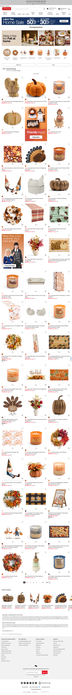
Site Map (55, 655)
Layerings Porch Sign (54, 131)
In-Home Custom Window (42, 655)
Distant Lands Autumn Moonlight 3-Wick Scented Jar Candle (35, 546)
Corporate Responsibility (59, 649)
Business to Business (58, 641)
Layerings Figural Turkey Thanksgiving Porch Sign (35, 168)
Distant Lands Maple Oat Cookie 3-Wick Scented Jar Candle (59, 576)
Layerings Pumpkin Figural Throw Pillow (36, 101)
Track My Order (5, 641)
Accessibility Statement (36, 689)
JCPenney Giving (57, 651)
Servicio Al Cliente (5, 661)
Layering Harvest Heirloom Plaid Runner (34, 229)
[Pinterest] (30, 683)
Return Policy (4, 649)
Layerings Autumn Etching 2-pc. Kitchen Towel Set (59, 296)
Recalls (3, 655)
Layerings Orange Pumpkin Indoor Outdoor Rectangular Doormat (57, 389)
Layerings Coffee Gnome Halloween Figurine (11, 483)
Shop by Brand (56, 653)
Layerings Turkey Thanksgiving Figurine (12, 101)
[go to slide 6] (39, 4)
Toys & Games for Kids (12, 634)
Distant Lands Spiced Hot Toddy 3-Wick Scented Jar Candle (59, 102)
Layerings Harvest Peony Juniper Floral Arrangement (35, 420)
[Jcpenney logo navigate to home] (6, 8)
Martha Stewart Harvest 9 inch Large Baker (35, 296)
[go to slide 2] (34, 4)
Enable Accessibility (4, 6)
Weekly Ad (38, 645)
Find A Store (39, 641)
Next (47, 582)
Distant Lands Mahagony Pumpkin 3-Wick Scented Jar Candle (58, 483)
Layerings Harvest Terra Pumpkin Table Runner (12, 326)
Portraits (38, 649)
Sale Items (20, 634)
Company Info (56, 645)
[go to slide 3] (35, 4)
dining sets (57, 625)
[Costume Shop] (13, 251)
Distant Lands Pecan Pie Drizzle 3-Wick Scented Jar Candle (58, 168)
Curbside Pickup (40, 643)
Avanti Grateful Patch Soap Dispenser (34, 576)
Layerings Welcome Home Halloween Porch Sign (35, 356)
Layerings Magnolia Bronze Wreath (11, 228)
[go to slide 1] (12, 97)
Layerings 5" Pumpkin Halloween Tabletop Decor (57, 199)
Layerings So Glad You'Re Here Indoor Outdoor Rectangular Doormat (58, 546)
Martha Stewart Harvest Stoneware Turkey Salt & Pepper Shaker (35, 326)
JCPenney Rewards (5, 645)
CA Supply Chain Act (46, 687)
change (18, 70)
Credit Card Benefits (23, 645)
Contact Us (3, 647)
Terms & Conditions (27, 692)
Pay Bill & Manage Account (25, 641)
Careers (55, 643)
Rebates (3, 659)
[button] (36, 124)
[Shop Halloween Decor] (36, 124)
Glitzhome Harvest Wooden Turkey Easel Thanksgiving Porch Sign (58, 513)
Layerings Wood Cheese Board (10, 131)
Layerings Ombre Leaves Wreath (57, 452)
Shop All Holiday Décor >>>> (7, 630)
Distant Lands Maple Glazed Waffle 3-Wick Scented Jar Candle (58, 326)
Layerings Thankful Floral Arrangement (35, 389)
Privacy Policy (25, 687)
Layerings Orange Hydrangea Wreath (12, 513)
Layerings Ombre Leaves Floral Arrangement (33, 259)
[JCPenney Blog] (36, 683)
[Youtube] (33, 683)
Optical (37, 651)
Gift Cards (3, 657)
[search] (44, 9)
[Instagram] (24, 683)
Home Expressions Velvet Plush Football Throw (57, 229)
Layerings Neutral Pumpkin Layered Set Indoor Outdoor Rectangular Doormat (59, 259)
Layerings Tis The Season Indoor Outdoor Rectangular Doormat (34, 513)
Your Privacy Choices (34, 687)
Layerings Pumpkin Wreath (9, 576)
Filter (18, 65)
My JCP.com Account (6, 643)
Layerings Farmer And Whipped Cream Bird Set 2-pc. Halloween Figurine (12, 546)
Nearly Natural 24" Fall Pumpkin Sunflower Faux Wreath (12, 356)
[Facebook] (27, 683)
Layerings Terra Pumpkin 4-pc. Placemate (10, 453)
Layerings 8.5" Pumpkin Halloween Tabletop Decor (58, 420)
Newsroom (55, 647)
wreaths (57, 617)
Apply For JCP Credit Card (25, 643)
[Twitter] (22, 683)
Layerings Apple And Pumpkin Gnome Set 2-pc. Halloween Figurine (12, 199)
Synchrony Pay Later (6, 653)
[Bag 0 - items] (69, 9)
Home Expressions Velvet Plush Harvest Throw (13, 168)
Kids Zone (38, 653)
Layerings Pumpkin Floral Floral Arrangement (34, 483)
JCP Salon (38, 647)
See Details (36, 676)
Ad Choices (34, 692)
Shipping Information (6, 651)
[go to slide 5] (38, 4)
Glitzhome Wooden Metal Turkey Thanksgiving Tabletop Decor (10, 420)
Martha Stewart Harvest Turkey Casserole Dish (34, 199)
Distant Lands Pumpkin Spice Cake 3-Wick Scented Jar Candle (12, 389)
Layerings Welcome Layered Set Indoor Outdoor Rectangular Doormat (59, 356)
